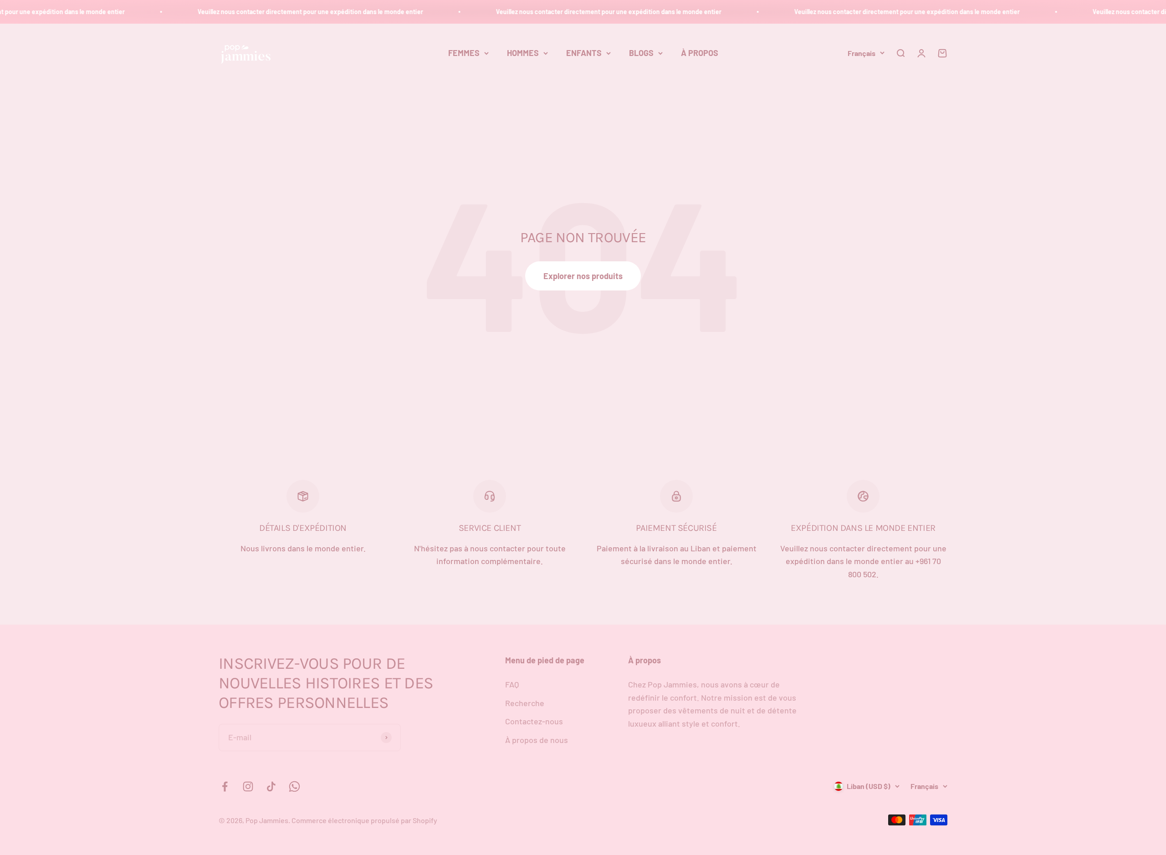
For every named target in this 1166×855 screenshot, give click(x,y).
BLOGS (641, 53)
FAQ (512, 684)
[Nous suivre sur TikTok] (271, 786)
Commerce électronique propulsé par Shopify (364, 820)
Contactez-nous (534, 721)
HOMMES (523, 53)
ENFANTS (584, 53)
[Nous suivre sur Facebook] (225, 786)
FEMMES (464, 53)
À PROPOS (699, 53)
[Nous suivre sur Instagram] (248, 786)
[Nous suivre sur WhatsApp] (294, 786)
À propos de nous (536, 740)
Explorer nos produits (583, 276)
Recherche (524, 703)
